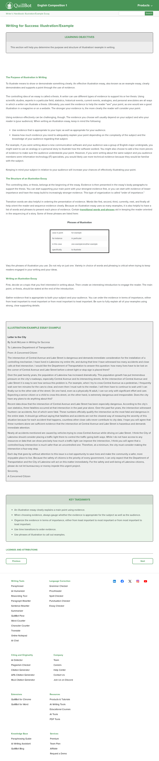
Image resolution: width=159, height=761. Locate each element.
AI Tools (54, 714)
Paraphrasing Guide (21, 738)
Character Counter (20, 625)
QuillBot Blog (17, 748)
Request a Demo (58, 753)
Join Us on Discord (63, 679)
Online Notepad (19, 635)
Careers (57, 665)
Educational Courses (60, 709)
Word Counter (18, 620)
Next (143, 561)
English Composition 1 (52, 5)
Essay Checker (56, 605)
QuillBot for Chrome (21, 699)
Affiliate (53, 748)
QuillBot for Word (19, 704)
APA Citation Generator (23, 675)
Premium (54, 738)
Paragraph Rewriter (21, 601)
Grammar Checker (58, 586)
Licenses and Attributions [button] (22, 549)
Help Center (60, 670)
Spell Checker (56, 596)
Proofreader (55, 591)
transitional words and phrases (97, 209)
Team (56, 660)
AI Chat (15, 640)
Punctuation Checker (59, 601)
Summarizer (17, 610)
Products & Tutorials (60, 699)
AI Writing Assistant (21, 743)
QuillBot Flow (17, 615)
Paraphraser (17, 586)
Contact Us (59, 675)
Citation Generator (20, 670)
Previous (16, 561)
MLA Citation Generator (23, 679)
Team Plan (55, 743)
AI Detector (17, 660)
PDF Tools (55, 719)
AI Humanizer (18, 591)
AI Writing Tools (58, 704)
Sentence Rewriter (20, 605)
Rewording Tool (19, 596)
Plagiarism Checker (21, 665)
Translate (15, 630)
